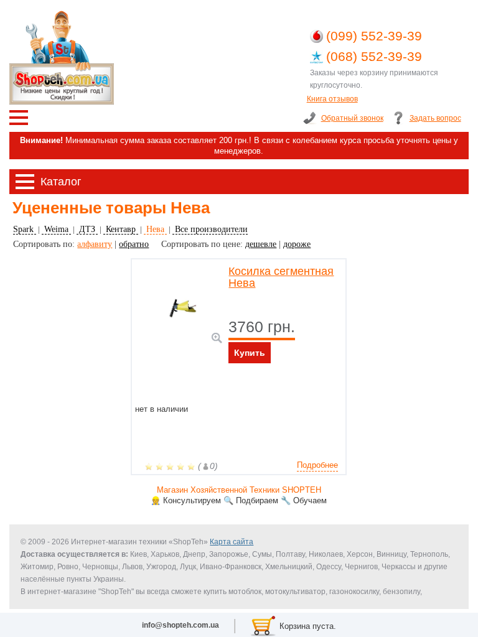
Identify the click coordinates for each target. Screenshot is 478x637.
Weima (56, 229)
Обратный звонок (352, 118)
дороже (297, 244)
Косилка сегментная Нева (281, 277)
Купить (249, 353)
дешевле (260, 244)
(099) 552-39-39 (374, 36)
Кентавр (120, 229)
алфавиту (94, 244)
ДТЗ (87, 229)
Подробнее (317, 465)
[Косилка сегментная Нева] (217, 338)
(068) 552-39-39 (374, 56)
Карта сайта (231, 541)
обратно (134, 244)
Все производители (210, 229)
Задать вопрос (435, 118)
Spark (24, 229)
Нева (155, 229)
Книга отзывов (332, 99)
